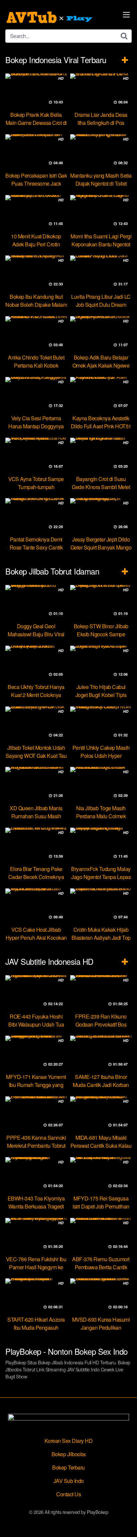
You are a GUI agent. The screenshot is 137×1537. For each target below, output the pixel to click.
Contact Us (68, 1494)
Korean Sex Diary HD (69, 1441)
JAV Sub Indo (69, 1481)
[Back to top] (125, 1522)
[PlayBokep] (50, 17)
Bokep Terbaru (68, 1467)
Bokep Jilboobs (69, 1454)
